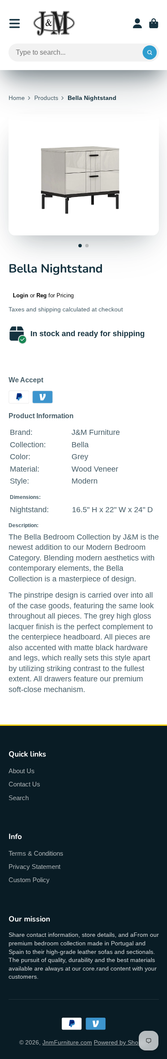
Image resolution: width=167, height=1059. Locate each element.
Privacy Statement (34, 866)
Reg (41, 295)
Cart (154, 23)
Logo (54, 23)
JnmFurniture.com (67, 1042)
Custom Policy (29, 879)
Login (20, 295)
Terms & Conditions (36, 853)
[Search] (150, 52)
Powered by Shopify (121, 1042)
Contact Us (24, 784)
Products (46, 97)
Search (19, 797)
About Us (22, 770)
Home (17, 97)
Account (137, 23)
